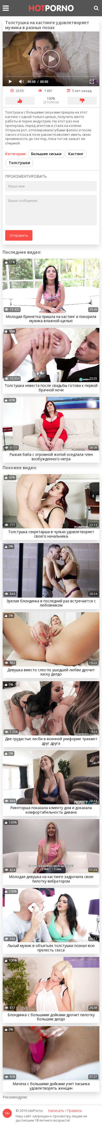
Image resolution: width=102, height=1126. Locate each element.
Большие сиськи (46, 153)
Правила (74, 1111)
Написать (56, 1111)
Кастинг (75, 153)
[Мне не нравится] (82, 101)
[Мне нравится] (20, 101)
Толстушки (19, 162)
